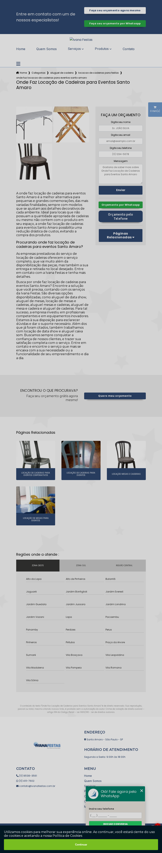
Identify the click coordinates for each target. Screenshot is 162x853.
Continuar (81, 844)
